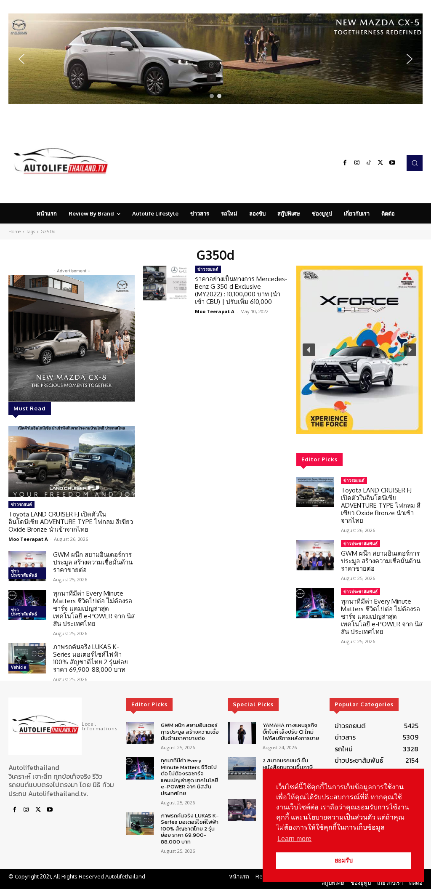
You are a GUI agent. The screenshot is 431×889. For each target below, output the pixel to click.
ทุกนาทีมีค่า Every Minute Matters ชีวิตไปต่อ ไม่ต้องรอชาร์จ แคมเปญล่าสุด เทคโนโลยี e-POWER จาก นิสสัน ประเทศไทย (94, 608)
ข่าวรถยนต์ (21, 504)
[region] (215, 58)
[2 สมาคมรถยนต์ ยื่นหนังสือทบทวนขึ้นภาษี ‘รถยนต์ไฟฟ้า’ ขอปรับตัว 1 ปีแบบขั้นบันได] (241, 768)
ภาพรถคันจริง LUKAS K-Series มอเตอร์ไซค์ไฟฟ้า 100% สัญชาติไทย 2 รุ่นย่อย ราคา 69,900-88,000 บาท (90, 658)
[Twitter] (380, 163)
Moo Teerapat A (28, 539)
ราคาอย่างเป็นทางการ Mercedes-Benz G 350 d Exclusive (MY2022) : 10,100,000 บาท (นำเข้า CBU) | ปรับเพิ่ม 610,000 (241, 290)
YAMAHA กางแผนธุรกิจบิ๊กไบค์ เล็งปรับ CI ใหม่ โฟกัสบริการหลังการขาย (291, 731)
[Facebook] (345, 163)
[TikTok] (369, 163)
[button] (215, 58)
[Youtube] (392, 163)
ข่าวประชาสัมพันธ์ (24, 573)
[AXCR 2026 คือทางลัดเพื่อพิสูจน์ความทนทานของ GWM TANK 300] (241, 810)
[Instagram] (357, 163)
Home (14, 231)
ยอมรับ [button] (344, 860)
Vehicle (18, 667)
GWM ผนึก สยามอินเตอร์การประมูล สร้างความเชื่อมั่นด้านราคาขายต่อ (93, 562)
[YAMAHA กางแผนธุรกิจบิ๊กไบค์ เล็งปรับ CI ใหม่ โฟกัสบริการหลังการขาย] (241, 733)
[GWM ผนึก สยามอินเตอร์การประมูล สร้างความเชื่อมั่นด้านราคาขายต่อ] (27, 566)
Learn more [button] (294, 838)
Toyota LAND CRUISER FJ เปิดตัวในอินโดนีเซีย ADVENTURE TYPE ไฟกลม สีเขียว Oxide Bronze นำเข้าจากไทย (70, 521)
